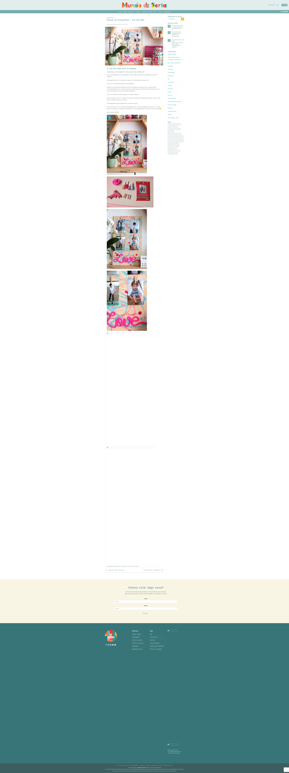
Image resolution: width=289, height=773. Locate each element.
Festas (169, 92)
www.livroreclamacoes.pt (174, 753)
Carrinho (142, 765)
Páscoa (177, 146)
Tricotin (178, 151)
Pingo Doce (171, 146)
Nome (145, 605)
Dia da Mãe (177, 129)
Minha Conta (124, 765)
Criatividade (171, 72)
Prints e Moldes (172, 105)
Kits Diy (181, 138)
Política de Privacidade (165, 765)
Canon (169, 126)
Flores (169, 138)
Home (120, 11)
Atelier (178, 124)
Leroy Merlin (171, 141)
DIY (169, 79)
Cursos (138, 11)
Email (145, 598)
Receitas (170, 108)
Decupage (170, 129)
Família (170, 85)
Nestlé (181, 141)
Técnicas (130, 11)
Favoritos (170, 88)
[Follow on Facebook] (281, 11)
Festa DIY (181, 136)
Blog (160, 11)
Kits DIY (170, 95)
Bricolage (170, 66)
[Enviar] (182, 19)
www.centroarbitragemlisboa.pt (133, 771)
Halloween (175, 138)
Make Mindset (172, 98)
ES (271, 5)
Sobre (125, 11)
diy (180, 133)
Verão (169, 153)
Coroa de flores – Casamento (152, 570)
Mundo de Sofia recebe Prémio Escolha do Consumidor (176, 34)
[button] (277, 5)
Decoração (171, 75)
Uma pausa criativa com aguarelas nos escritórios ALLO (177, 27)
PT (269, 5)
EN (272, 5)
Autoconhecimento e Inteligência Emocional (174, 58)
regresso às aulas (172, 148)
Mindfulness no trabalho (174, 101)
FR (274, 5)
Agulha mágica (172, 54)
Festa (175, 136)
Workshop (174, 153)
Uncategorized (110, 17)
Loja (155, 11)
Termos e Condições (151, 765)
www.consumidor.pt (171, 771)
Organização (171, 143)
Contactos (167, 11)
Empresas (170, 82)
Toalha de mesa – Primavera (115, 570)
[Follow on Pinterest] (285, 11)
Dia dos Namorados (173, 133)
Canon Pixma (118, 107)
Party (177, 143)
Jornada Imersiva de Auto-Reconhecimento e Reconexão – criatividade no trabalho (178, 43)
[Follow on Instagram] (283, 11)
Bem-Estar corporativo (174, 63)
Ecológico (170, 136)
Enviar (145, 613)
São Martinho (171, 151)
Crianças (170, 69)
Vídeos (169, 114)
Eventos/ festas (147, 11)
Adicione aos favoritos (133, 566)
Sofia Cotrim (124, 24)
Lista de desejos (133, 765)
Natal (177, 141)
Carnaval (175, 126)
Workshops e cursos (173, 117)
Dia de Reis (171, 131)
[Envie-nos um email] (110, 645)
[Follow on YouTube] (286, 11)
